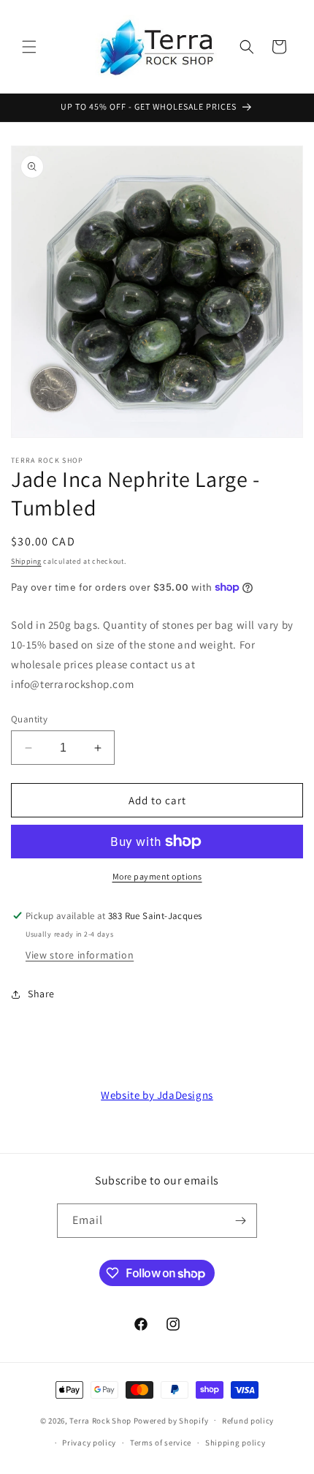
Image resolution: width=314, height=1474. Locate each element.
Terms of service (160, 1442)
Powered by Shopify (171, 1420)
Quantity (29, 719)
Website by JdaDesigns (157, 1095)
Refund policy (248, 1421)
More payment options (157, 876)
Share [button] (41, 993)
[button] (29, 47)
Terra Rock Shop (100, 1420)
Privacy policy (89, 1442)
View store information (80, 954)
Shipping (26, 561)
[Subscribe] (240, 1220)
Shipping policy (235, 1442)
